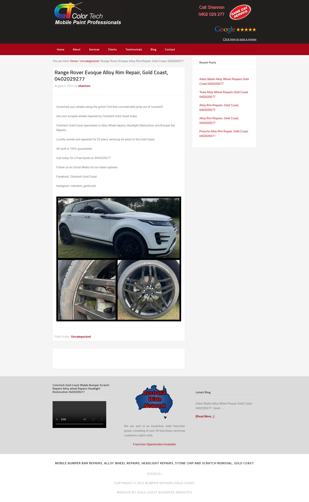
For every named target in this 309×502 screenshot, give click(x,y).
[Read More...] (205, 416)
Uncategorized (81, 336)
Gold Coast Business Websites (164, 492)
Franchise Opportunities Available (154, 444)
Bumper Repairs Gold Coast (87, 14)
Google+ (154, 473)
